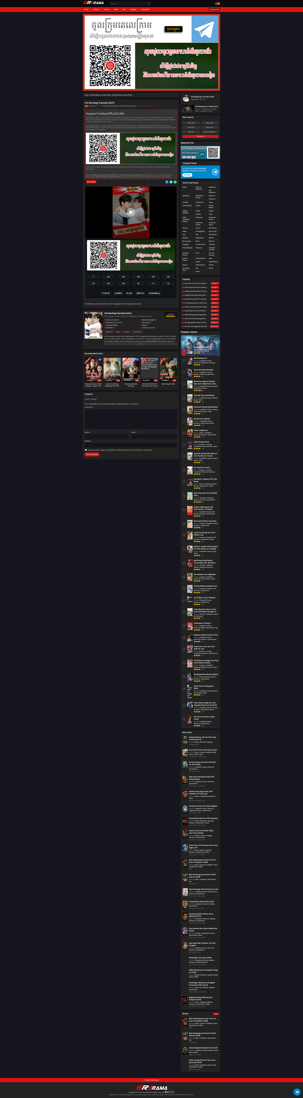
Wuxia (211, 268)
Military (211, 238)
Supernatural (200, 265)
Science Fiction (185, 259)
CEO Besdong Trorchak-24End (146, 106)
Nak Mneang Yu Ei (200, 358)
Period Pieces (200, 244)
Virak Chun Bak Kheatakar (204, 370)
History (185, 228)
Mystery (211, 241)
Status (209, 127)
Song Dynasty (200, 258)
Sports (185, 265)
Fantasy (198, 214)
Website (88, 441)
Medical (185, 238)
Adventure (212, 187)
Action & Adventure (199, 188)
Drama (118, 332)
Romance (126, 332)
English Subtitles (186, 212)
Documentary (187, 205)
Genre (190, 123)
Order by (209, 132)
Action (185, 187)
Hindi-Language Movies (186, 219)
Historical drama (212, 218)
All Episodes (91, 182)
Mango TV (152, 320)
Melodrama (199, 238)
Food (210, 214)
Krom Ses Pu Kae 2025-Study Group (203, 750)
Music (198, 241)
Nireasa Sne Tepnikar (202, 419)
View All (216, 1014)
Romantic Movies (186, 254)
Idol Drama (212, 228)
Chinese (115, 325)
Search (201, 136)
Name (88, 432)
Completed (109, 332)
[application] (131, 212)
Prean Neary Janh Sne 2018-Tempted (203, 818)
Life (197, 234)
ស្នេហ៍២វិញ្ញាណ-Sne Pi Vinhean (204, 598)
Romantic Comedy (212, 249)
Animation (186, 196)
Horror (198, 228)
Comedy (185, 202)
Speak (198, 262)
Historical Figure (212, 224)
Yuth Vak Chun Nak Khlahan (204, 395)
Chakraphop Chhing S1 (202, 623)
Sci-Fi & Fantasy (211, 254)
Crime (211, 202)
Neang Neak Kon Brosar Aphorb (206, 674)
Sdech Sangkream (201, 430)
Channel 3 (212, 199)
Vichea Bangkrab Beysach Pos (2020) (203, 1048)
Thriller (211, 265)
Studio (190, 127)
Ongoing (185, 244)
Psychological (187, 248)
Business (212, 196)
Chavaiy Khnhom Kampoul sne (205, 586)
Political (212, 244)
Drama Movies (211, 206)
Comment (89, 407)
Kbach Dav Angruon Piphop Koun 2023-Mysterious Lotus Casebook (205, 383)
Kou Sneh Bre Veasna (202, 468)
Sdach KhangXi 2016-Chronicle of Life (203, 889)
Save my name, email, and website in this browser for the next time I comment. (119, 450)
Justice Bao (213, 231)
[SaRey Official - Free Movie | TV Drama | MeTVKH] (93, 4)
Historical (199, 217)
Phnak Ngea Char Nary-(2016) (200, 958)
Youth (198, 271)
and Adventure (212, 191)
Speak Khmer (137, 332)
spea (210, 258)
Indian (185, 231)
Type (190, 132)
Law (184, 234)
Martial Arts (213, 234)
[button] (131, 212)
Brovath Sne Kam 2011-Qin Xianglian (203, 806)
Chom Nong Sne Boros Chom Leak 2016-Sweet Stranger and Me (206, 611)
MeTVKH (99, 106)
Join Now (187, 175)
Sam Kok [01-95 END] (202, 347)
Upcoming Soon (186, 269)
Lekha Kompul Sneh (201, 442)
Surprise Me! (215, 9)
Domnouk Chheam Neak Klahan (206, 407)
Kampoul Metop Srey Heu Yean (206, 635)
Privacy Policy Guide (151, 1080)
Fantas (211, 211)
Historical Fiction (199, 224)
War (197, 268)
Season (209, 123)
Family (198, 211)
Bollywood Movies (199, 197)
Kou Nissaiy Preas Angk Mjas (205, 574)
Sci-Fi (198, 253)
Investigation (200, 231)
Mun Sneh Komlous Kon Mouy (205, 521)
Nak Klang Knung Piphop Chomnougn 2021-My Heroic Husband (205, 562)
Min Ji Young (187, 241)
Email (134, 432)
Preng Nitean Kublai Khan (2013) (201, 902)
